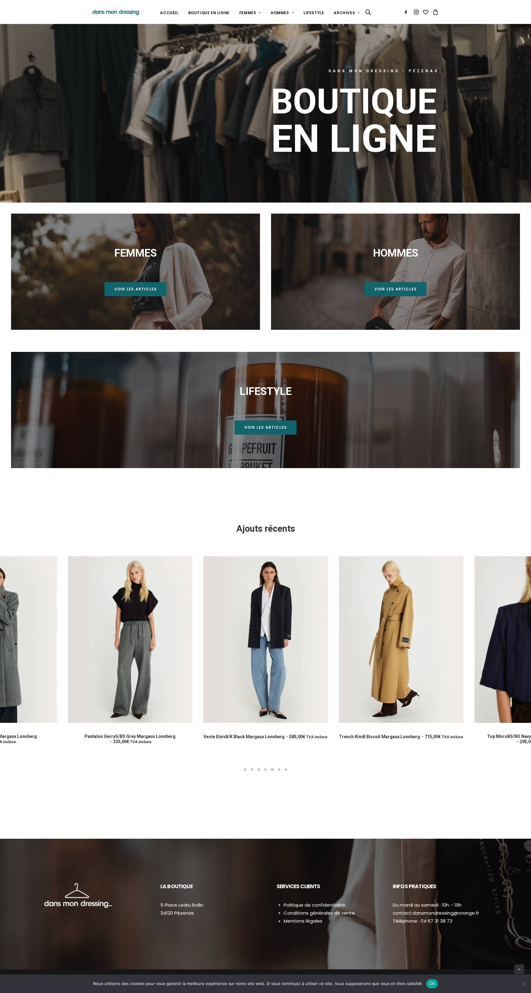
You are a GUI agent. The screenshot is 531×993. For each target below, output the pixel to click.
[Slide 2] (252, 769)
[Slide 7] (285, 769)
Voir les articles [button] (135, 289)
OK (432, 983)
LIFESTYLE (314, 12)
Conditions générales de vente (319, 913)
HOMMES (280, 12)
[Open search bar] (368, 12)
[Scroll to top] (519, 969)
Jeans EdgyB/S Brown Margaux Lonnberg (391, 739)
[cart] (435, 12)
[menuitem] (169, 13)
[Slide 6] (279, 769)
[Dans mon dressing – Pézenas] (115, 12)
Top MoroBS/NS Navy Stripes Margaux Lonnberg (255, 739)
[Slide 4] (265, 769)
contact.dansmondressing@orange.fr (436, 913)
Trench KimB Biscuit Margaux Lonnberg (120, 736)
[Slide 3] (258, 769)
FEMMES (247, 12)
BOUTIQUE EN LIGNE (209, 12)
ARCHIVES (344, 12)
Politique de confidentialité (314, 905)
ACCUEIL (169, 12)
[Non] (523, 984)
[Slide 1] (245, 769)
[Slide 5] (272, 769)
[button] (407, 12)
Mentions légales (303, 921)
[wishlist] (426, 12)
